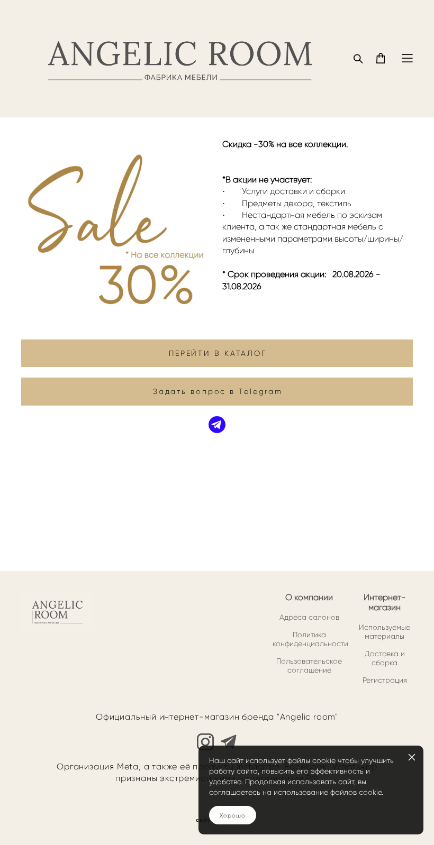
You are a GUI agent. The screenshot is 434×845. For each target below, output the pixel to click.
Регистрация (385, 680)
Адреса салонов (309, 617)
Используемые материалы (384, 632)
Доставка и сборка (385, 658)
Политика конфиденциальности (310, 639)
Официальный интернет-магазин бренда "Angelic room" (217, 717)
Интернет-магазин (385, 602)
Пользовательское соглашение (309, 666)
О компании (309, 597)
